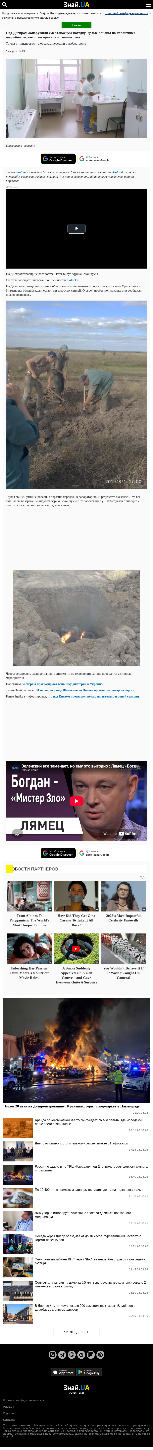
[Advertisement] (76, 538)
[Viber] (72, 1355)
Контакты (9, 1419)
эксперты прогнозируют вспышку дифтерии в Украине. (62, 684)
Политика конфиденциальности (23, 1400)
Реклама (8, 1406)
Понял (76, 25)
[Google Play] (89, 1372)
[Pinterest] (100, 1355)
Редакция (9, 1413)
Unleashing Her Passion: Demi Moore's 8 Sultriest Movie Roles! (29, 973)
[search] (4, 4)
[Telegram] (62, 1355)
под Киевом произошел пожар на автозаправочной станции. (96, 696)
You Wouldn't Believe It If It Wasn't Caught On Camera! (123, 973)
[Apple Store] (63, 1372)
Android (117, 172)
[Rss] (53, 1355)
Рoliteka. (73, 280)
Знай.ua (21, 172)
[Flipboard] (91, 1355)
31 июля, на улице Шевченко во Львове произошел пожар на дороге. (85, 690)
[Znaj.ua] (76, 4)
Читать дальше (76, 1332)
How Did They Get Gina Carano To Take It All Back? (76, 920)
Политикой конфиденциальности (126, 13)
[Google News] (81, 1355)
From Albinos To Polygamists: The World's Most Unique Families (29, 920)
